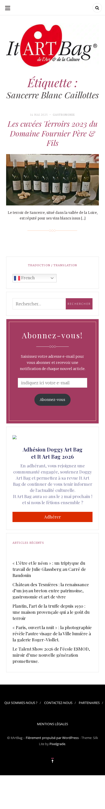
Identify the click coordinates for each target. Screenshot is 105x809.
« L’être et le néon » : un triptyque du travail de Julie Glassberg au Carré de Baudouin (49, 569)
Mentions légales (52, 724)
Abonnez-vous (52, 399)
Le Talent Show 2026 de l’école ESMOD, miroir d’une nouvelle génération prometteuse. (51, 655)
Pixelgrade (57, 744)
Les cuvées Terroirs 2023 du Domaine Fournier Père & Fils (53, 133)
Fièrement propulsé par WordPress (52, 737)
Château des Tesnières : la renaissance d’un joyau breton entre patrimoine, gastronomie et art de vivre (50, 590)
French (27, 277)
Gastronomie (64, 115)
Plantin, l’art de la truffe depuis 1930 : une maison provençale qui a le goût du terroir (50, 612)
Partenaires (89, 702)
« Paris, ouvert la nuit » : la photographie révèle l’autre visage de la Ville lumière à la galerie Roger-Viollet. (52, 633)
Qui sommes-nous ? (20, 702)
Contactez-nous (58, 702)
